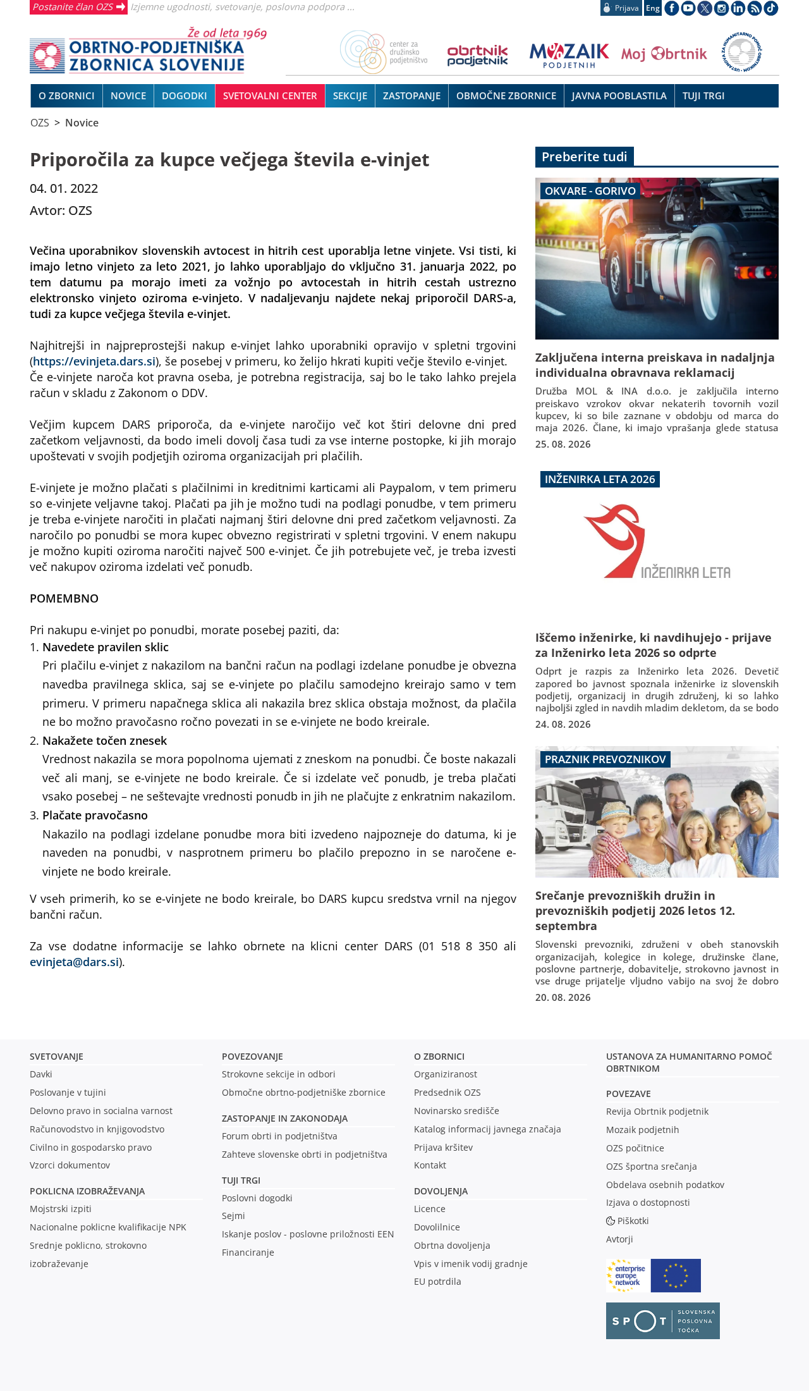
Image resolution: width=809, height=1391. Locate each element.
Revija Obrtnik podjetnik (657, 1111)
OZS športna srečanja (651, 1166)
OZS (39, 123)
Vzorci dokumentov (70, 1165)
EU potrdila (437, 1281)
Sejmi (233, 1216)
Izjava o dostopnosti (648, 1202)
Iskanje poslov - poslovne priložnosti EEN (308, 1234)
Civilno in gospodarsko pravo (91, 1147)
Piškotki (633, 1221)
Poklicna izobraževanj (84, 1191)
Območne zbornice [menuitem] (506, 95)
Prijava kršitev (443, 1147)
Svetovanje (56, 1056)
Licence (430, 1209)
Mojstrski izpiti (61, 1209)
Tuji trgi (241, 1180)
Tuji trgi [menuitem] (704, 95)
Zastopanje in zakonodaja (285, 1118)
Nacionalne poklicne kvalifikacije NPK (108, 1227)
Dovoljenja (441, 1191)
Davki (41, 1074)
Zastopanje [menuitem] (412, 95)
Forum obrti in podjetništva (280, 1136)
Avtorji (619, 1239)
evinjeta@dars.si (74, 961)
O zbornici (439, 1056)
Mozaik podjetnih (642, 1130)
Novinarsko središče (456, 1111)
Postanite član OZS (72, 6)
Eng (653, 8)
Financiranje (248, 1252)
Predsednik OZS (447, 1092)
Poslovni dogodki (257, 1198)
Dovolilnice (437, 1227)
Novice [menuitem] (128, 95)
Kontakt (430, 1165)
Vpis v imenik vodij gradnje (471, 1264)
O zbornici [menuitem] (67, 95)
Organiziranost (445, 1074)
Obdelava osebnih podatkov (665, 1185)
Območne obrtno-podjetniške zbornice (304, 1092)
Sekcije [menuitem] (350, 95)
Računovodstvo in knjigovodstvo (97, 1129)
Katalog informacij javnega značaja (487, 1129)
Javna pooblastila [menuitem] (619, 95)
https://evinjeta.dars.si (94, 361)
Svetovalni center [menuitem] (270, 95)
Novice (82, 123)
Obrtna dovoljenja (452, 1245)
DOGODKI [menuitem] (184, 95)
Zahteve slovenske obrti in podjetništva (304, 1154)
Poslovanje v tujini (68, 1092)
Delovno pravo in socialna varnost (101, 1111)
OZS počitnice (635, 1148)
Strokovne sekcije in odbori (279, 1074)
